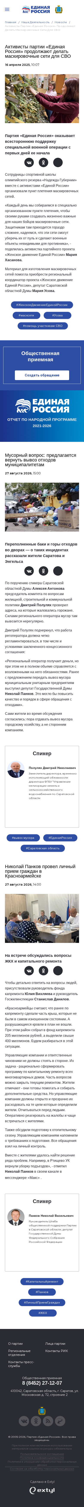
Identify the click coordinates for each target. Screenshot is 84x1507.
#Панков (42, 1292)
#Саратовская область (42, 848)
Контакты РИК (56, 1351)
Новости (61, 22)
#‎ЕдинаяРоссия (60, 837)
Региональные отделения (19, 1353)
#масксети (26, 315)
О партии (15, 1344)
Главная (10, 22)
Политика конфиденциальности (42, 1457)
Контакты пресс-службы (21, 1364)
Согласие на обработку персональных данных (42, 1468)
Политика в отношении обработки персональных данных (42, 1463)
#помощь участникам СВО (42, 325)
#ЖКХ (43, 1313)
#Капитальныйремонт (42, 1281)
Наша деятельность (36, 22)
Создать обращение (42, 375)
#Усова (57, 315)
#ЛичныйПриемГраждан (42, 1302)
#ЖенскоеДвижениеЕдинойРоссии (42, 305)
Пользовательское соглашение (42, 1453)
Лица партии (55, 1344)
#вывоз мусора (23, 837)
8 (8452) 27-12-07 (42, 1383)
